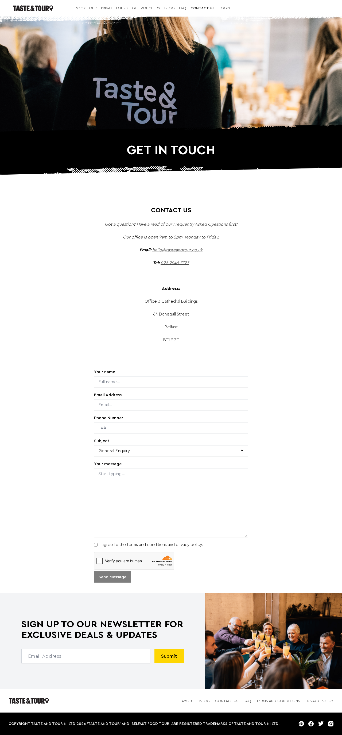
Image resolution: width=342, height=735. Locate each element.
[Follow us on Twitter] (321, 723)
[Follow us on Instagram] (330, 723)
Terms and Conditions (278, 701)
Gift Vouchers (146, 8)
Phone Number (108, 418)
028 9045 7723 (175, 263)
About (188, 701)
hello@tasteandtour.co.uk (177, 250)
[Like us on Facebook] (311, 723)
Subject (101, 441)
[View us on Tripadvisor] (301, 723)
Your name (104, 372)
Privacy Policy (319, 701)
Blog (169, 8)
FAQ (182, 8)
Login (224, 8)
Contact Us (203, 8)
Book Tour (86, 8)
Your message (108, 464)
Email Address (108, 395)
